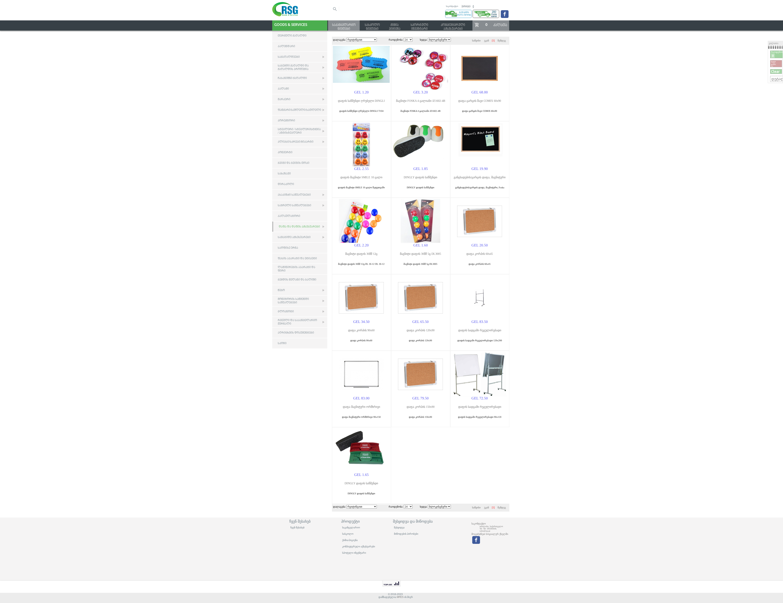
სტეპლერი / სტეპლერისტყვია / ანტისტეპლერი (299, 131)
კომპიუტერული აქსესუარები (453, 25)
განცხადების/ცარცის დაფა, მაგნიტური (479, 177)
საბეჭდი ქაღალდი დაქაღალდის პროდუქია (293, 67)
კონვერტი (285, 152)
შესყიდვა (399, 527)
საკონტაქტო (452, 6)
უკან (486, 40)
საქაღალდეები (289, 57)
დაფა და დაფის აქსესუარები (299, 226)
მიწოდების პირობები (406, 533)
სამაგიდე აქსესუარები (294, 237)
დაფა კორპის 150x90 (421, 406)
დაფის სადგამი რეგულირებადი (479, 330)
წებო (281, 290)
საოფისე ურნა (288, 248)
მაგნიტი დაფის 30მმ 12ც (361, 253)
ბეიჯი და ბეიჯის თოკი (293, 163)
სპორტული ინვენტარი (419, 25)
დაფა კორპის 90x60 (361, 330)
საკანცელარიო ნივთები (344, 25)
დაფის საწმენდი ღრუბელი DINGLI (361, 100)
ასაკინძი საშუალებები (294, 195)
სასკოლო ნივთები (372, 25)
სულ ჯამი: (773, 62)
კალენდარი (286, 46)
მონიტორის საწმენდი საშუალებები (293, 300)
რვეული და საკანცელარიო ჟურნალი (297, 322)
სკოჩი (282, 343)
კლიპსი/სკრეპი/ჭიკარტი (295, 142)
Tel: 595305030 (489, 529)
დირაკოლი (286, 184)
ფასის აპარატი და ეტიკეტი (297, 258)
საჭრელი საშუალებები (294, 205)
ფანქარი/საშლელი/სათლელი (299, 110)
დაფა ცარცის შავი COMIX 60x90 (479, 100)
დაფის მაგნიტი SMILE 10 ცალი (361, 177)
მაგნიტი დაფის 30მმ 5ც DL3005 (420, 253)
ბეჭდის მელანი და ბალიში (297, 280)
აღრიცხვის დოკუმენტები (296, 333)
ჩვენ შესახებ (297, 527)
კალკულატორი (289, 216)
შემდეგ (502, 40)
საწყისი (476, 40)
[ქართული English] (468, 6)
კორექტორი (286, 120)
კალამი (283, 89)
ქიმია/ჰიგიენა (350, 540)
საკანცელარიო (351, 527)
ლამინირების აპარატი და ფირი (296, 269)
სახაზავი (284, 173)
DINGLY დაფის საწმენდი (420, 177)
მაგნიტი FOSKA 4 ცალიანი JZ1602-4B (420, 100)
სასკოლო (347, 533)
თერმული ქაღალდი (292, 36)
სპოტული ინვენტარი (354, 552)
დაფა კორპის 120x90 (421, 330)
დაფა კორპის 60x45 (479, 253)
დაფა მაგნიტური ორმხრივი (361, 406)
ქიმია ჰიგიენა (394, 25)
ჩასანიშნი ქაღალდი (292, 78)
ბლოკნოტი (286, 311)
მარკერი (284, 99)
